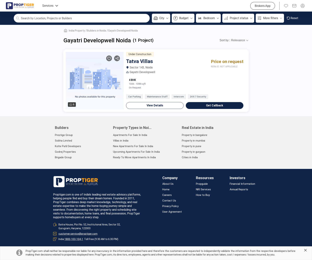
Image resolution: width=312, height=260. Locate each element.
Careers (167, 195)
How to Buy (203, 195)
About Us (168, 184)
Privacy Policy (170, 206)
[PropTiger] (20, 5)
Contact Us (169, 200)
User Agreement (172, 211)
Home (166, 189)
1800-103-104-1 (73, 239)
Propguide (202, 184)
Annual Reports (239, 189)
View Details (155, 105)
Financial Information (242, 184)
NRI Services (203, 189)
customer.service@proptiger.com (78, 233)
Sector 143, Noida (141, 67)
